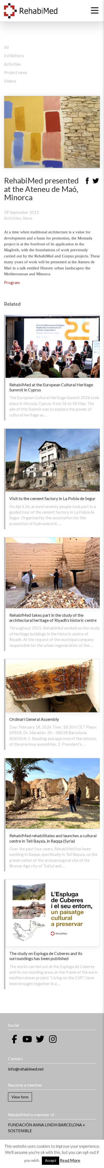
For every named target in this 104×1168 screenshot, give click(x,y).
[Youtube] (27, 1039)
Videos (10, 80)
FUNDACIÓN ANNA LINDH (32, 1124)
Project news (15, 72)
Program (12, 282)
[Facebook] (87, 182)
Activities (12, 64)
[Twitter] (95, 182)
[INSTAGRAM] (52, 1039)
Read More (70, 1160)
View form (20, 1097)
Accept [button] (50, 1160)
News (28, 218)
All (6, 47)
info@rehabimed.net (26, 1069)
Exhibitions (14, 55)
